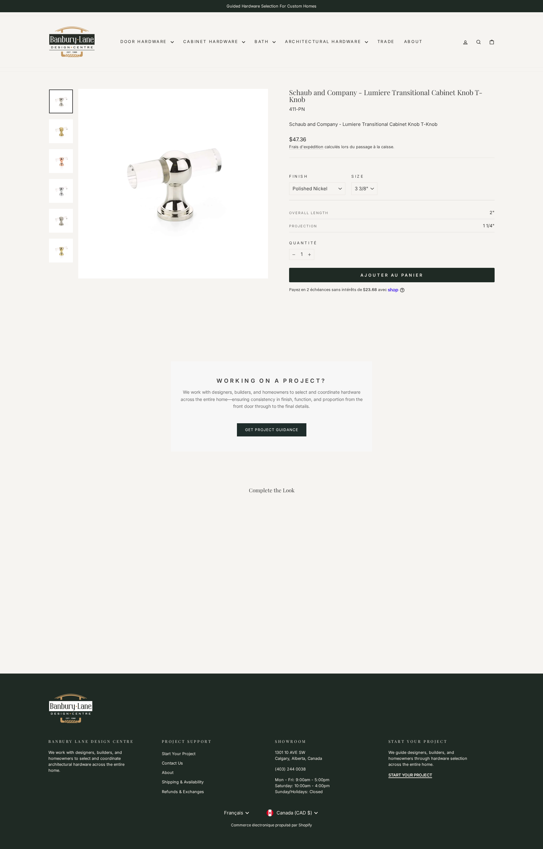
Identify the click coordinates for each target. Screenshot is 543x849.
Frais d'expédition (306, 146)
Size (357, 176)
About (413, 41)
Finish (298, 176)
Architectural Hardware (324, 41)
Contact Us (172, 763)
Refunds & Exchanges (183, 791)
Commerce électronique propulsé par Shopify (271, 825)
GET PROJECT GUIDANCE (271, 429)
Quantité (303, 243)
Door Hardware (144, 41)
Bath (263, 41)
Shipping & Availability (183, 782)
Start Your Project (178, 753)
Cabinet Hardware (211, 41)
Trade (386, 41)
